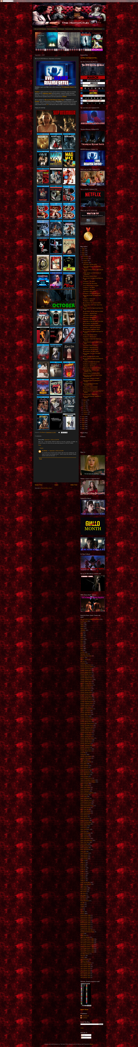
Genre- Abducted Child (85, 761)
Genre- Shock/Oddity (85, 833)
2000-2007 (83, 630)
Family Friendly (84, 760)
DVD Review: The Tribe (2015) (90, 283)
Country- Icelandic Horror (86, 705)
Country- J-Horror (84, 716)
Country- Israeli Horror (85, 712)
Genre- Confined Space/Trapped (88, 782)
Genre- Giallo (83, 796)
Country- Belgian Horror (86, 672)
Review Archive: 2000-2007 (86, 930)
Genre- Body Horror (85, 774)
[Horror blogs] (88, 242)
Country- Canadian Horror (86, 679)
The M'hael (44, 450)
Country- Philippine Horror (86, 728)
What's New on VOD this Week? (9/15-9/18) (93, 321)
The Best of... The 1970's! (89, 289)
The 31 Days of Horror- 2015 (87, 951)
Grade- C (82, 871)
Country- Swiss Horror (85, 743)
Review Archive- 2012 (85, 922)
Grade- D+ (83, 878)
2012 (83, 420)
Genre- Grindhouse (85, 798)
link (47, 104)
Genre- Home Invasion (85, 803)
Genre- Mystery (84, 816)
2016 (83, 252)
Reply (39, 445)
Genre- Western (84, 855)
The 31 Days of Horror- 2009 (87, 941)
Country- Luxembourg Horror (87, 719)
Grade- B (82, 866)
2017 (83, 250)
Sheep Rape (83, 935)
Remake (82, 911)
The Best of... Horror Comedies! (90, 386)
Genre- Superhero (84, 836)
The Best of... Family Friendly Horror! (91, 293)
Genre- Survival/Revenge (86, 840)
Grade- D (82, 877)
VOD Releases (60, 29)
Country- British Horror (85, 676)
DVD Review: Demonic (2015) (90, 276)
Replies (41, 448)
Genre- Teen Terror (85, 842)
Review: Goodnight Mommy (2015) (91, 356)
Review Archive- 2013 (85, 924)
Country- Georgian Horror (86, 697)
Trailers (82, 957)
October (85, 260)
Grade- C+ (83, 873)
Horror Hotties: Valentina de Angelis (91, 378)
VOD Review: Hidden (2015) (89, 291)
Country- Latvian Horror (86, 718)
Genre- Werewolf (84, 853)
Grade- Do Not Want (85, 882)
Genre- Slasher (84, 835)
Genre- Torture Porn (85, 845)
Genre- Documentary (85, 789)
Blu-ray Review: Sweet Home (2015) (91, 329)
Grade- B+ (83, 867)
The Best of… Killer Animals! (89, 336)
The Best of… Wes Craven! (89, 319)
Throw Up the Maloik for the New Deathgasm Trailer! (90, 384)
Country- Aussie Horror (85, 668)
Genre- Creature (84, 783)
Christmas (82, 663)
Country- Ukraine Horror (86, 750)
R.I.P (81, 908)
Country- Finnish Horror (86, 694)
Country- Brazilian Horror (86, 674)
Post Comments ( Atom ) (46, 488)
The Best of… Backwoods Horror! (90, 347)
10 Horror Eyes (84, 621)
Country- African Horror (85, 665)
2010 (83, 424)
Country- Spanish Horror (86, 739)
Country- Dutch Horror (85, 690)
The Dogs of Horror (85, 953)
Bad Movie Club (84, 654)
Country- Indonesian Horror (86, 708)
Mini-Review (83, 897)
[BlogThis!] (63, 432)
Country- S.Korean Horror (86, 734)
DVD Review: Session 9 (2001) (90, 345)
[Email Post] (59, 432)
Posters (82, 904)
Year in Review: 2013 (85, 973)
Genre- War (83, 851)
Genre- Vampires (84, 847)
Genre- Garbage (84, 794)
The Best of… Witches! (88, 300)
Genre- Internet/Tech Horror (87, 805)
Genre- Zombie (84, 858)
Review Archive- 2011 (85, 920)
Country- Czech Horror (85, 686)
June (84, 404)
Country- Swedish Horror (86, 741)
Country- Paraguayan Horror (87, 727)
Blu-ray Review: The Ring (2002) (90, 323)
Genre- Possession (84, 820)
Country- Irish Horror (85, 710)
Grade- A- (82, 864)
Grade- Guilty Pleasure (85, 884)
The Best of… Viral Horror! (89, 365)
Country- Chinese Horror (86, 683)
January (85, 414)
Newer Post (38, 485)
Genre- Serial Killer (84, 829)
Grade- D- (82, 880)
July (84, 402)
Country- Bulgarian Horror (86, 677)
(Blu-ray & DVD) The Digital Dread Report (90, 619)
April (84, 408)
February (85, 412)
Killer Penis (83, 893)
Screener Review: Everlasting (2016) (91, 373)
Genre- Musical (84, 814)
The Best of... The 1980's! (89, 287)
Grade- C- (82, 875)
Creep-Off (82, 752)
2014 (83, 416)
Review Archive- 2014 (85, 926)
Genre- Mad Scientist (85, 811)
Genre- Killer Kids (84, 809)
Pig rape (82, 902)
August (85, 400)
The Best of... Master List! (89, 298)
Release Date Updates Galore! (90, 334)
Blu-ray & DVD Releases (40, 29)
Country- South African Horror (87, 738)
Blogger (91, 1044)
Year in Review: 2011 (85, 970)
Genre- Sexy (83, 831)
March (84, 410)
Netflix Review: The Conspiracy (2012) (92, 367)
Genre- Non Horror (84, 818)
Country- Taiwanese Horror (86, 745)
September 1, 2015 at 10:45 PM (51, 439)
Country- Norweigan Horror (86, 725)
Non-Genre (83, 898)
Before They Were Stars (86, 655)
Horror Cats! (83, 886)
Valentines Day (84, 961)
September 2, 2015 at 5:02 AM (56, 450)
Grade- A (82, 860)
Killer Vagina (83, 895)
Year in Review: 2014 (85, 975)
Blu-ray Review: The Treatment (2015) (92, 302)
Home (56, 485)
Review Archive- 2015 (85, 928)
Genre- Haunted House (85, 802)
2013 (83, 418)
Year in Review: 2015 (85, 977)
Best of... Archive (84, 659)
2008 (83, 428)
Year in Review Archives (86, 962)
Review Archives (69, 29)
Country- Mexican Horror (86, 721)
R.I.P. (81, 909)
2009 (83, 426)
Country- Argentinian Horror (86, 666)
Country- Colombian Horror (86, 685)
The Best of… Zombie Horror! (90, 363)
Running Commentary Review (87, 931)
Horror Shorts (83, 889)
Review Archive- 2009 (85, 917)
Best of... (82, 657)
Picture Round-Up (84, 900)
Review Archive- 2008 (85, 915)
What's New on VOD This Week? (90, 349)
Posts (83, 1035)
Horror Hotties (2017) (79, 29)
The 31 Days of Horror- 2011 (87, 944)
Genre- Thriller (83, 844)
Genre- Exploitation (85, 791)
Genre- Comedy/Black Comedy (87, 780)
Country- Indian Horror (85, 707)
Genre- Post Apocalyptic (86, 822)
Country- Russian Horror (86, 732)
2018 (83, 248)
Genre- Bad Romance (85, 772)
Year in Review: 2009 (85, 966)
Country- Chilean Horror (86, 681)
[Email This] (61, 432)
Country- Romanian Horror (86, 730)
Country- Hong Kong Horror (86, 701)
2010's (82, 639)
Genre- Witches (84, 856)
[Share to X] (65, 432)
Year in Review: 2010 (85, 968)
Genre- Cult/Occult (84, 785)
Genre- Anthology (84, 765)
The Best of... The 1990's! (89, 281)
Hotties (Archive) (89, 29)
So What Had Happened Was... (89, 58)
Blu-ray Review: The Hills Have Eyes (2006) (93, 311)
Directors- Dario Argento (86, 756)
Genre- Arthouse (84, 767)
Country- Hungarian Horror (86, 703)
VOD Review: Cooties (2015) (89, 315)
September (86, 262)
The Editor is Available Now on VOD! (91, 361)
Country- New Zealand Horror (87, 723)
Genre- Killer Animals (85, 807)
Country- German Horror (86, 699)
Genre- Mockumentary (85, 813)
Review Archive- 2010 (85, 919)
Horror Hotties (83, 887)
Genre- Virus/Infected (85, 849)
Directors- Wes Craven (85, 758)
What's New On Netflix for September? (92, 325)
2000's (82, 628)
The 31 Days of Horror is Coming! (90, 285)
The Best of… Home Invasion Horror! (91, 327)
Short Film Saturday (85, 937)
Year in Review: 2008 (85, 964)
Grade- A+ (82, 862)
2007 (81, 632)
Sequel (82, 933)
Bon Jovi (82, 661)
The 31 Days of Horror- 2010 (87, 942)
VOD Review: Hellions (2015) (89, 317)
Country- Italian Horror (85, 714)
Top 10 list (82, 955)
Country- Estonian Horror (86, 692)
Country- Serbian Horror (86, 736)
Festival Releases (98, 29)
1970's (82, 622)
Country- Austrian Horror (86, 670)
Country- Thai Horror (85, 747)
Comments (84, 1037)
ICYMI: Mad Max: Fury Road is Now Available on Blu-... (91, 370)
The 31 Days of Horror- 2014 (87, 950)
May (84, 406)
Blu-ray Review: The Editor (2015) (91, 351)
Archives (82, 652)
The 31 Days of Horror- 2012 (87, 946)
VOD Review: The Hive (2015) (90, 264)
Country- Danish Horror (85, 688)
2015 (83, 254)
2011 (83, 422)
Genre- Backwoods (84, 771)
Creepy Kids (83, 754)
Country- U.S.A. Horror (85, 749)
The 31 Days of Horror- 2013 (87, 948)
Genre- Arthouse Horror (86, 769)
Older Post (73, 485)
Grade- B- (82, 869)
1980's (82, 624)
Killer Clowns (83, 891)
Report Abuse (84, 1009)
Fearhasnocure (85, 1015)
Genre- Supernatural (85, 838)
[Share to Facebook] (66, 432)
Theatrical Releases (51, 29)
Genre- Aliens (83, 763)
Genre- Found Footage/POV (87, 792)
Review (82, 913)
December (85, 256)
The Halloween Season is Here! (90, 388)
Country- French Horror (85, 696)
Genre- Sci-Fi (83, 827)
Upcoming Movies (84, 959)
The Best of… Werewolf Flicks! (90, 313)
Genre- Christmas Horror (86, 778)
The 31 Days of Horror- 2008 (87, 939)
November (85, 258)
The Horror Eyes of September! (90, 394)
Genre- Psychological (85, 824)
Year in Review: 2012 (85, 972)
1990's (82, 626)
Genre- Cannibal (84, 776)
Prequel (82, 906)
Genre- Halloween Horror (86, 800)
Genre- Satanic (84, 825)
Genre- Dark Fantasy (85, 787)
